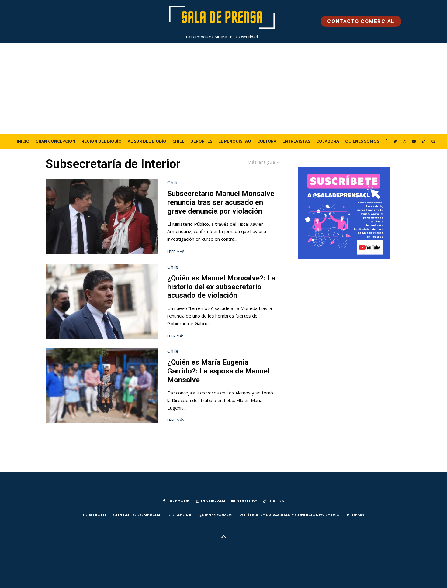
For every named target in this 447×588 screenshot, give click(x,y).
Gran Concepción (55, 141)
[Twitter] (395, 141)
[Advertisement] (223, 88)
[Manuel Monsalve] (102, 301)
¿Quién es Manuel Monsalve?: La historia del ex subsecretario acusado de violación (221, 287)
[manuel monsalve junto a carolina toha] (102, 216)
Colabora (327, 141)
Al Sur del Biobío (147, 141)
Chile (178, 141)
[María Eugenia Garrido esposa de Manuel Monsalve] (102, 385)
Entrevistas (296, 141)
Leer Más (175, 251)
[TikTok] (423, 141)
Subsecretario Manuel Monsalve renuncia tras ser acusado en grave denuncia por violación (220, 202)
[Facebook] (386, 141)
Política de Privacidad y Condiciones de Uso (289, 515)
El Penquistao (234, 141)
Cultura (266, 141)
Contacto (94, 515)
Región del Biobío (101, 141)
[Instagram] (404, 141)
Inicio (23, 141)
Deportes (201, 141)
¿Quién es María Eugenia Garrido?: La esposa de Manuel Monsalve (218, 371)
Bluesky (356, 515)
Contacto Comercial (137, 515)
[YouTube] (414, 141)
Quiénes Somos (362, 141)
